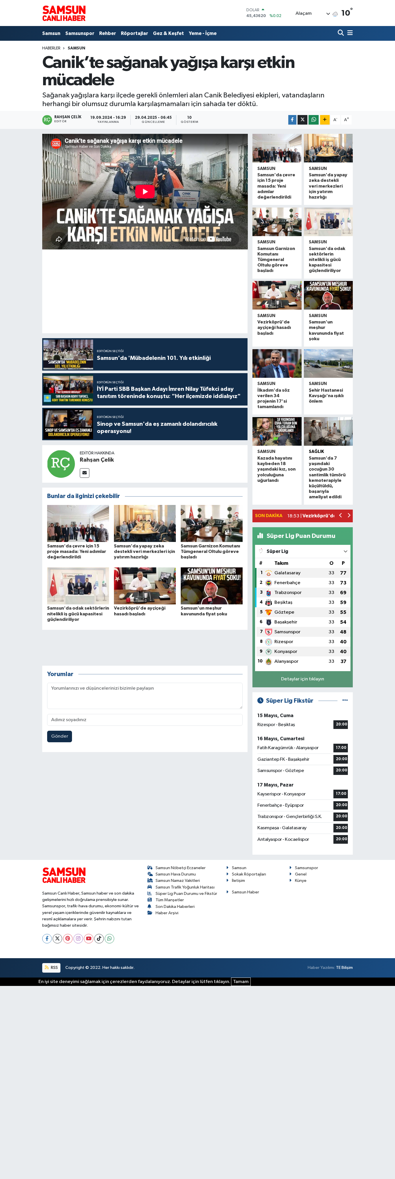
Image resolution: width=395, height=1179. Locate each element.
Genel (301, 874)
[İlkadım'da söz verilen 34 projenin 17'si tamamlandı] (276, 363)
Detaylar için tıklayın (302, 679)
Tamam (241, 981)
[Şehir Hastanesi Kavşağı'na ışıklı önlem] (328, 363)
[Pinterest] (68, 938)
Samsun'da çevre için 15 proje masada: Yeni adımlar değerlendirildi (76, 551)
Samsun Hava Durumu (176, 874)
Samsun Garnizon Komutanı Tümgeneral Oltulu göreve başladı (210, 551)
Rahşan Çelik (97, 460)
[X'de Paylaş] (302, 120)
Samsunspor (79, 33)
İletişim (238, 880)
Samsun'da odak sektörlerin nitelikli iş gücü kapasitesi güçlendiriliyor (78, 613)
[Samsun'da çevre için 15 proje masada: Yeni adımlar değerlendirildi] (78, 523)
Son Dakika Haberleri (175, 906)
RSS (54, 967)
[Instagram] (78, 938)
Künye (301, 880)
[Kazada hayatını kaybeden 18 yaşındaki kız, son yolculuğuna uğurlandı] (276, 431)
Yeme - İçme (203, 33)
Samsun (51, 33)
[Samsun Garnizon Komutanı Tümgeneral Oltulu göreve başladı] (212, 523)
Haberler (51, 48)
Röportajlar (134, 33)
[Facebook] (47, 938)
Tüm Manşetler (170, 900)
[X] (57, 938)
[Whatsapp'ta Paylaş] (314, 120)
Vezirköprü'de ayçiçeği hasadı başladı (274, 327)
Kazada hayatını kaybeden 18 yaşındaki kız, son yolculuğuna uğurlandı (276, 469)
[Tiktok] (99, 938)
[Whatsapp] (109, 938)
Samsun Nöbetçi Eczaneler (181, 868)
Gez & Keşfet (168, 33)
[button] (340, 516)
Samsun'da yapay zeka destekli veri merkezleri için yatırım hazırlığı (144, 551)
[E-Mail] (84, 473)
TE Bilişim (344, 967)
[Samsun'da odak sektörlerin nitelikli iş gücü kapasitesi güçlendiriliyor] (78, 585)
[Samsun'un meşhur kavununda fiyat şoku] (212, 585)
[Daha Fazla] (325, 120)
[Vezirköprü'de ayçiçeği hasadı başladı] (145, 585)
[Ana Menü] (349, 33)
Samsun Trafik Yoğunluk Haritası (185, 887)
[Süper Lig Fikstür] (345, 700)
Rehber (107, 33)
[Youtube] (88, 938)
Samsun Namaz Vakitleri (178, 880)
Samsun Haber (245, 892)
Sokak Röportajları (249, 874)
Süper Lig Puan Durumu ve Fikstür (186, 893)
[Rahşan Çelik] (61, 463)
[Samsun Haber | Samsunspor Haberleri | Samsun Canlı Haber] (64, 13)
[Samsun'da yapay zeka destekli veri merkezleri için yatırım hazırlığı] (145, 523)
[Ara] (341, 33)
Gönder (59, 736)
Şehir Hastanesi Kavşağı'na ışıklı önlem (326, 396)
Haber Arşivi (167, 913)
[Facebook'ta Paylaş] (292, 120)
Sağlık (316, 451)
